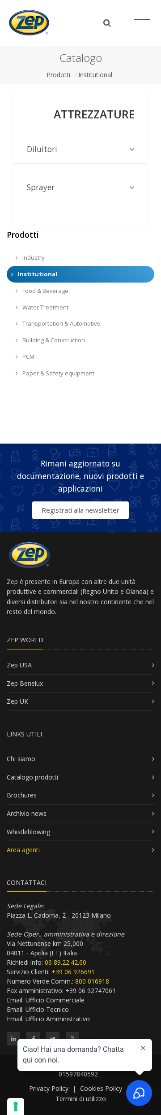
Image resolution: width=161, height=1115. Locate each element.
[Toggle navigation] (142, 19)
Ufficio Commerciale (55, 1000)
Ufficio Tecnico (47, 1009)
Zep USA (19, 665)
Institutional (95, 74)
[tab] (80, 149)
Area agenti (23, 849)
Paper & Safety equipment (57, 373)
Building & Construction (53, 340)
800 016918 (92, 981)
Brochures (22, 795)
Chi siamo (21, 758)
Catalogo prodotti (32, 777)
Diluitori (42, 149)
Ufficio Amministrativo (57, 1019)
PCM (27, 357)
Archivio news (27, 813)
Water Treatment (44, 307)
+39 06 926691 (73, 971)
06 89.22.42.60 (65, 962)
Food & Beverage (44, 291)
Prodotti (58, 74)
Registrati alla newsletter (80, 509)
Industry (33, 257)
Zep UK (17, 701)
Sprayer (41, 187)
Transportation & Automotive (60, 323)
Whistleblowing (28, 832)
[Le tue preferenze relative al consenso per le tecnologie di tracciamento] (15, 1106)
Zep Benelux (25, 683)
